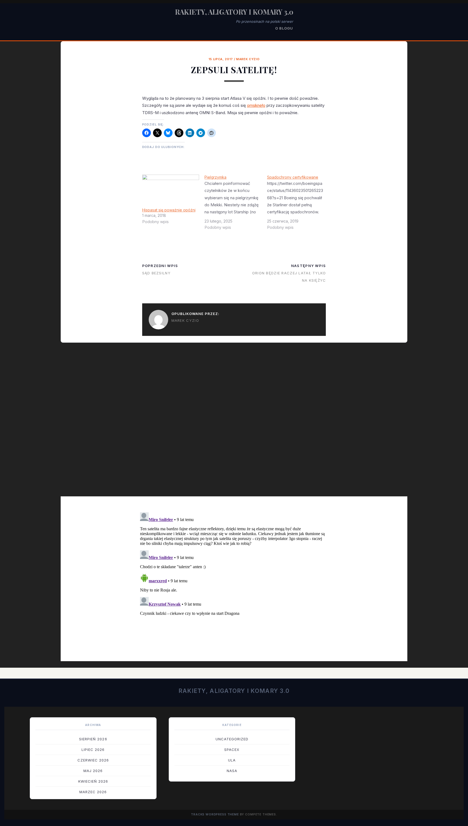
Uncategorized (232, 739)
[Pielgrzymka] (235, 204)
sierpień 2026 (93, 739)
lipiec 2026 (93, 749)
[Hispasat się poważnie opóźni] (170, 191)
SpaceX (231, 749)
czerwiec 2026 (93, 760)
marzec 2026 (93, 792)
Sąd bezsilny (156, 273)
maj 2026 (93, 771)
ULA (232, 760)
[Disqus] (234, 423)
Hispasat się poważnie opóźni (169, 210)
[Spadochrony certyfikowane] (298, 204)
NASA (232, 771)
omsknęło (256, 105)
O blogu (284, 28)
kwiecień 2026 (93, 781)
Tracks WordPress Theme (215, 814)
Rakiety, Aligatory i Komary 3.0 (234, 12)
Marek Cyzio (247, 59)
